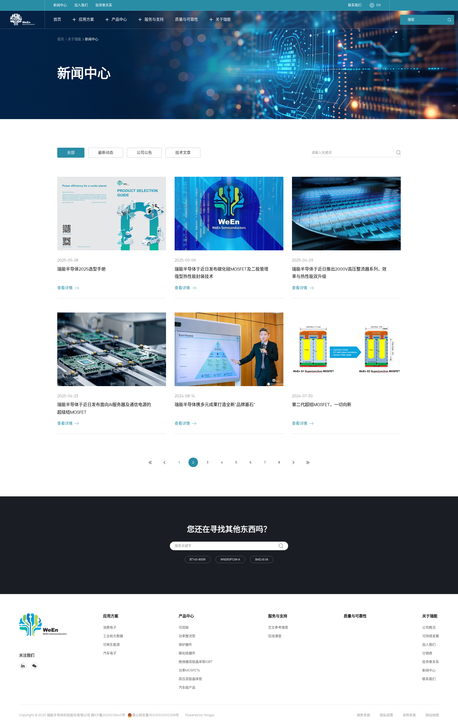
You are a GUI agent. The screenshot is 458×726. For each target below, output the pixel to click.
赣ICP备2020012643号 (108, 715)
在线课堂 (274, 636)
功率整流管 (187, 636)
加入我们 (81, 5)
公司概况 (429, 627)
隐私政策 (386, 715)
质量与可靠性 (186, 19)
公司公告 (144, 153)
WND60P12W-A (230, 559)
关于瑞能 (223, 19)
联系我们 (354, 5)
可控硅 (184, 627)
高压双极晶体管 (190, 679)
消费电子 (109, 627)
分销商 (427, 653)
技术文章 (183, 153)
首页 (57, 19)
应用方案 (86, 19)
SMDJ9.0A (261, 559)
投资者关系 (103, 5)
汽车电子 (109, 653)
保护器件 (185, 644)
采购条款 (409, 715)
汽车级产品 (187, 687)
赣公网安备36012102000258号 (155, 715)
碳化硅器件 (187, 653)
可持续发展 (430, 636)
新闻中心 (60, 5)
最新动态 (105, 153)
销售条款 (363, 715)
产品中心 (119, 19)
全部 (71, 153)
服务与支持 (154, 19)
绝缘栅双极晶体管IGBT (196, 662)
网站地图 (432, 715)
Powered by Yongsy (199, 715)
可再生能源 (111, 644)
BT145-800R (198, 559)
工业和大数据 (113, 636)
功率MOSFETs (189, 670)
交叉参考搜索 (278, 627)
